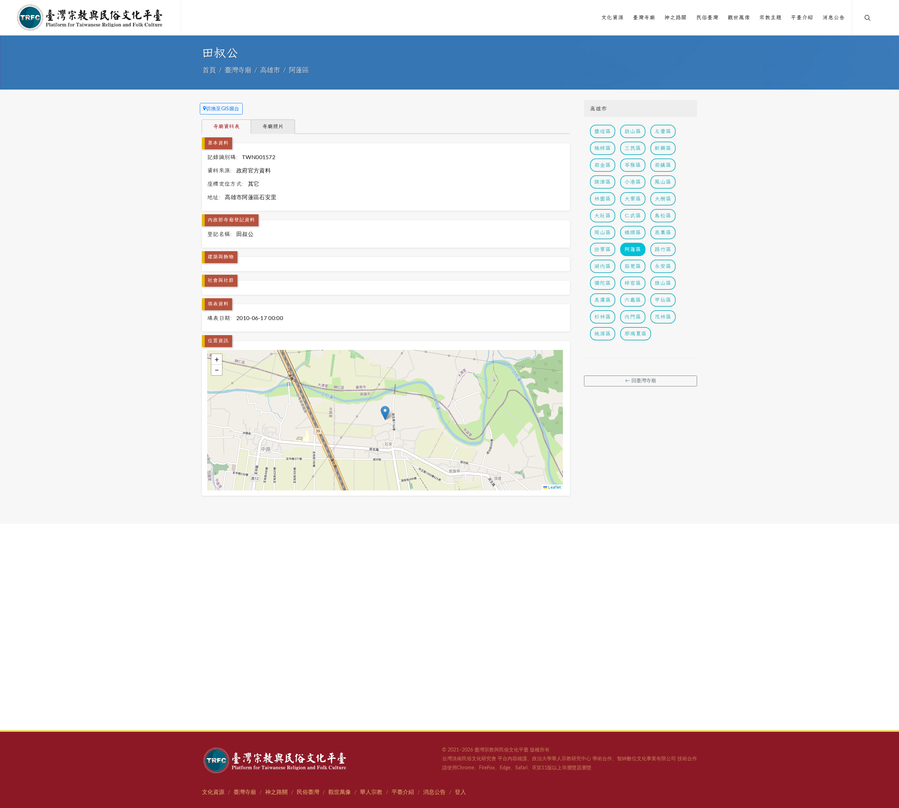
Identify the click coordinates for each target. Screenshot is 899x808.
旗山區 (663, 283)
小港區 (632, 182)
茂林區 (663, 317)
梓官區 (632, 283)
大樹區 (663, 199)
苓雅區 (632, 165)
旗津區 (602, 182)
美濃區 (602, 300)
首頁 (209, 70)
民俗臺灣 (308, 792)
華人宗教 (371, 792)
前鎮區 (663, 165)
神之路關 (276, 792)
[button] (385, 413)
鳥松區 (663, 216)
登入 (460, 792)
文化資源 (213, 792)
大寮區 (632, 199)
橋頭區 (632, 232)
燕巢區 (663, 232)
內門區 (632, 317)
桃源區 (602, 334)
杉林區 (602, 317)
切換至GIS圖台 (222, 108)
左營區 (663, 131)
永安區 (663, 266)
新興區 (663, 148)
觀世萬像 (339, 792)
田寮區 (602, 249)
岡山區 (602, 232)
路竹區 (663, 249)
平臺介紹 (403, 792)
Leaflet (554, 487)
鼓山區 (632, 131)
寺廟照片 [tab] (272, 126)
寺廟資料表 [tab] (226, 126)
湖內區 (602, 266)
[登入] (882, 17)
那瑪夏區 (635, 334)
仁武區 (632, 216)
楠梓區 (602, 148)
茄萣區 (632, 266)
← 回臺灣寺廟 (640, 380)
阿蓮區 (299, 70)
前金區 (602, 165)
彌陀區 (602, 283)
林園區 (602, 199)
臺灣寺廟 (238, 70)
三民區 (632, 148)
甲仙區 (663, 300)
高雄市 (270, 70)
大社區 (602, 216)
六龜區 (632, 300)
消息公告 (434, 792)
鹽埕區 (602, 131)
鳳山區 (663, 182)
